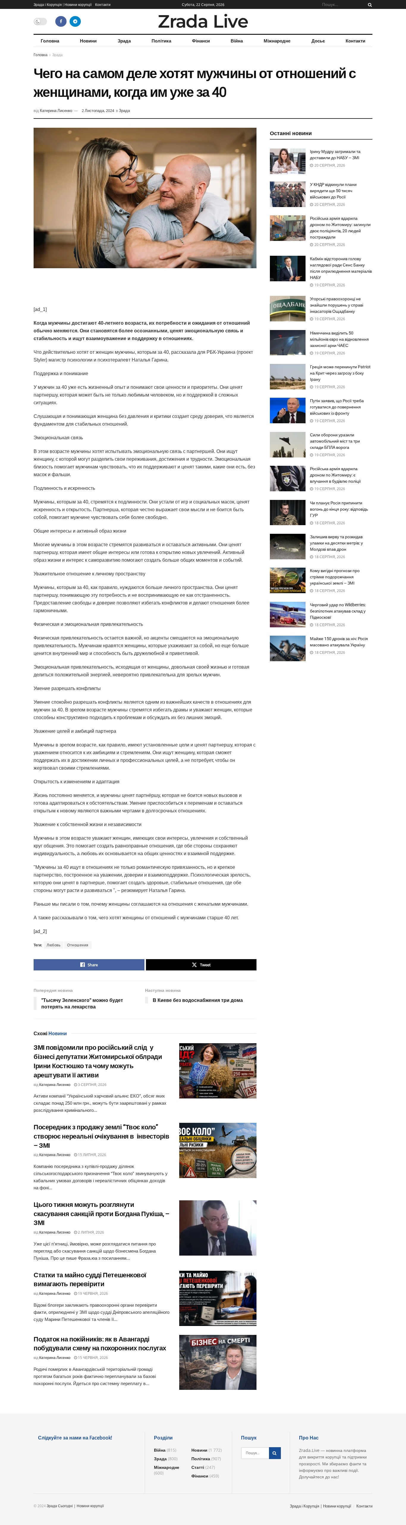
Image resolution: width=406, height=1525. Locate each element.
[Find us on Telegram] (75, 21)
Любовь (53, 945)
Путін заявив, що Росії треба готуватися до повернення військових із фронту (337, 407)
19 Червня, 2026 (92, 1293)
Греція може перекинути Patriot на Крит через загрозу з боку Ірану (340, 373)
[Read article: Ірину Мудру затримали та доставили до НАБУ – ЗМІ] (288, 161)
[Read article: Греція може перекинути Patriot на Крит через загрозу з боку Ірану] (288, 376)
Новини (88, 40)
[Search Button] (369, 4)
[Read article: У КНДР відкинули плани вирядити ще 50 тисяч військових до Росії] (288, 194)
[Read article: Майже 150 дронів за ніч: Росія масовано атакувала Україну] (288, 648)
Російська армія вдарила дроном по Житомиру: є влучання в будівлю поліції (335, 475)
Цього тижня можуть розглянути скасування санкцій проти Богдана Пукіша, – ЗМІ (101, 1214)
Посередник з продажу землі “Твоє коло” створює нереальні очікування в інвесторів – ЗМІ (101, 1136)
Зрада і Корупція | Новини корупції (63, 4)
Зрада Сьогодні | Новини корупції (75, 1505)
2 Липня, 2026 (90, 1232)
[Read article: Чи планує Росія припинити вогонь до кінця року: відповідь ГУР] (288, 512)
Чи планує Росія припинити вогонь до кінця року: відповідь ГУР (339, 509)
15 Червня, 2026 (92, 1357)
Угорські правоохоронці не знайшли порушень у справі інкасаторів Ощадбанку (336, 305)
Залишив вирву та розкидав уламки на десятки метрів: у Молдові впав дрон (336, 543)
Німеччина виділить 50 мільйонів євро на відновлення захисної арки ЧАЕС (339, 339)
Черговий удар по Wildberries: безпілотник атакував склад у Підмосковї (338, 611)
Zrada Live (203, 21)
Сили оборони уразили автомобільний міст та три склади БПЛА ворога (335, 441)
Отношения (78, 945)
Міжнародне (277, 40)
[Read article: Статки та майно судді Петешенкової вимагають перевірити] (217, 1298)
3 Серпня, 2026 (91, 1084)
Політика (161, 40)
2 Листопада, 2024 (98, 110)
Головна (50, 40)
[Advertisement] (145, 290)
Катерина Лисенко (56, 110)
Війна (237, 40)
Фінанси (201, 40)
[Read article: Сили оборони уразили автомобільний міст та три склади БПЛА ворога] (288, 444)
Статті (197, 1467)
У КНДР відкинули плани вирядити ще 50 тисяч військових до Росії (333, 190)
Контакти (103, 4)
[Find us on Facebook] (61, 21)
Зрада (124, 40)
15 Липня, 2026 (91, 1154)
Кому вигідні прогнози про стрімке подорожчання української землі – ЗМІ (335, 576)
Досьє (318, 40)
